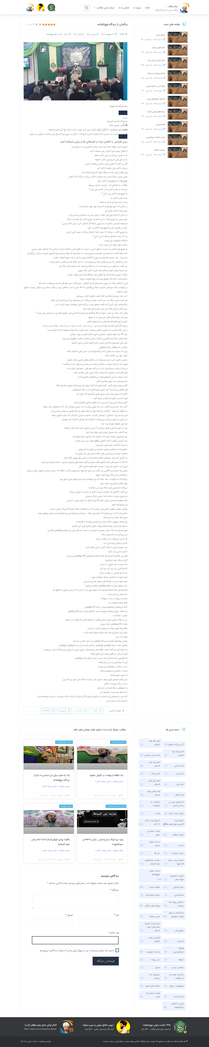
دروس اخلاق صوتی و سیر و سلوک (98, 1025)
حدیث (181, 845)
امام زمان (180, 773)
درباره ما (137, 8)
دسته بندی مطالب (105, 8)
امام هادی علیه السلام (153, 793)
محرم (157, 967)
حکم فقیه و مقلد (158, 47)
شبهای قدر (179, 930)
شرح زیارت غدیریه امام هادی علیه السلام (152, 927)
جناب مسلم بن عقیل (153, 832)
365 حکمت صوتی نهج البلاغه (156, 1025)
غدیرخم (181, 941)
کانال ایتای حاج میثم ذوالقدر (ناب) (41, 1025)
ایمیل (69, 915)
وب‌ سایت (113, 933)
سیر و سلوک (154, 916)
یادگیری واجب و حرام (156, 73)
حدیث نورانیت (177, 853)
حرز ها (157, 853)
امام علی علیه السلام (154, 782)
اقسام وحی (160, 124)
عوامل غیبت (160, 35)
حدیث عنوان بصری (154, 843)
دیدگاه (114, 890)
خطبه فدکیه (155, 887)
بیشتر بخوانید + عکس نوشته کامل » (109, 781)
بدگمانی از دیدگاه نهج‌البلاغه (112, 24)
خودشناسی (179, 895)
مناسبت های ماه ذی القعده (176, 976)
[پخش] (123, 112)
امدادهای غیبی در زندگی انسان (176, 803)
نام (116, 915)
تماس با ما (124, 8)
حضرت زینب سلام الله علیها (176, 862)
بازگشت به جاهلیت (155, 803)
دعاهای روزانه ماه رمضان (176, 903)
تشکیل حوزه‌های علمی (156, 99)
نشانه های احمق (152, 986)
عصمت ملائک (159, 150)
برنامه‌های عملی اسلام (156, 111)
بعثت (157, 813)
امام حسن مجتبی (152, 755)
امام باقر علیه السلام (154, 742)
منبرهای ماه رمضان (154, 976)
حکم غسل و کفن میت (156, 60)
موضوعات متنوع (177, 986)
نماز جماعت (179, 996)
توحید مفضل (178, 834)
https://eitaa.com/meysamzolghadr (40, 1029)
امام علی (180, 784)
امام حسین (179, 765)
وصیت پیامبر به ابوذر (153, 994)
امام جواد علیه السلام (178, 753)
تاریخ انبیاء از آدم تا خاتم (152, 822)
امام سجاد (155, 773)
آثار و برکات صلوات (175, 744)
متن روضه (155, 959)
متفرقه (181, 959)
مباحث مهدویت (153, 952)
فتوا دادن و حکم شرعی (156, 86)
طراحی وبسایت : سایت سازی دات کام (36, 1041)
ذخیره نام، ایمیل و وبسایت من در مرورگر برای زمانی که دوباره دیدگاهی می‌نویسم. (77, 950)
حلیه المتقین (178, 887)
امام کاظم (179, 795)
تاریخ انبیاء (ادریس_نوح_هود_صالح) (175, 822)
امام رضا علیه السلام (154, 764)
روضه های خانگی (152, 905)
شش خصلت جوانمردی (155, 137)
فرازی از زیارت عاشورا (154, 939)
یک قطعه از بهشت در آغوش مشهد (106, 775)
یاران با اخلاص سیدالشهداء (177, 1005)
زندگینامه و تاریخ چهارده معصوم (176, 914)
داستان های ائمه (152, 895)
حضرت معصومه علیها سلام (177, 877)
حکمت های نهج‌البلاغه (54, 34)
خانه (147, 8)
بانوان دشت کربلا (176, 813)
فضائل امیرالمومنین (178, 950)
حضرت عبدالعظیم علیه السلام (152, 862)
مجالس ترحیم (177, 967)
